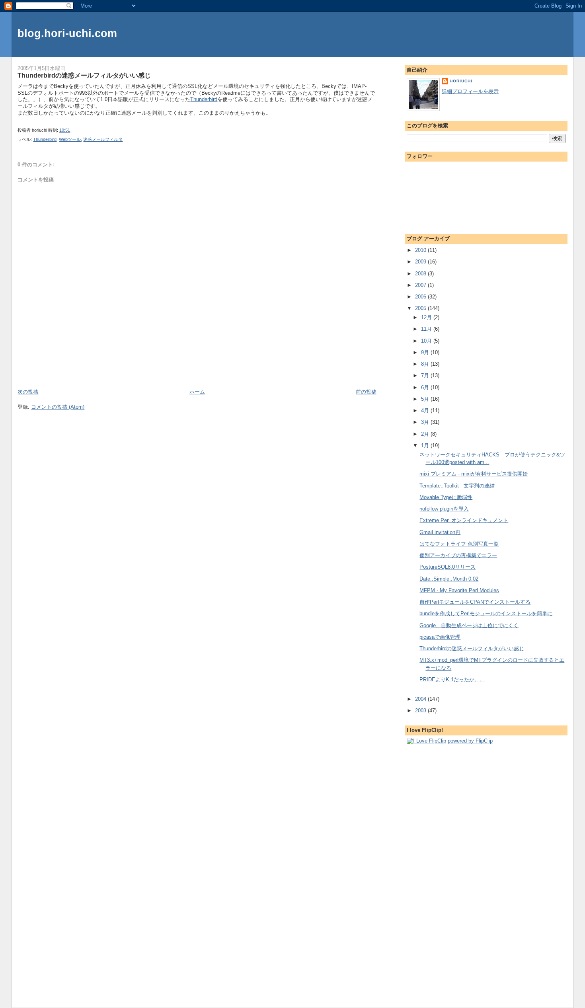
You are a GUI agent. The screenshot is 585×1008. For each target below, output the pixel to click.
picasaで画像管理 (439, 637)
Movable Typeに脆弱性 (445, 497)
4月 (426, 410)
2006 (421, 297)
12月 (427, 317)
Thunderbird (203, 99)
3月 (426, 422)
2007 (421, 285)
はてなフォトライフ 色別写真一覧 (459, 544)
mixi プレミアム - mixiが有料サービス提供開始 (473, 474)
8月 (426, 364)
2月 (426, 434)
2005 (421, 308)
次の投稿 (28, 392)
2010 (421, 250)
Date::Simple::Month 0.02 (448, 579)
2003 (421, 711)
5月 (426, 399)
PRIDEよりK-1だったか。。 (452, 679)
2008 (421, 274)
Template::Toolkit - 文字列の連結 (457, 486)
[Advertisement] (64, 370)
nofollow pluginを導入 (444, 509)
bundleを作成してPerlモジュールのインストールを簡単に (485, 613)
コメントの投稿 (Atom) (57, 407)
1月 (426, 445)
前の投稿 (366, 392)
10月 (427, 341)
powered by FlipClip (470, 741)
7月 (426, 375)
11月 (427, 329)
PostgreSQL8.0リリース (447, 567)
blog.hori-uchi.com (67, 33)
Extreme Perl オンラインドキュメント (463, 520)
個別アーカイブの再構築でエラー (458, 555)
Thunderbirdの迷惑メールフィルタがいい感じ (84, 75)
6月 (426, 387)
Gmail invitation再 (439, 532)
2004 (421, 699)
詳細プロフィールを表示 (470, 91)
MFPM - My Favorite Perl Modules (459, 590)
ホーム (197, 392)
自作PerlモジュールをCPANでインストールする (474, 602)
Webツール (70, 139)
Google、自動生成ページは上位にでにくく (469, 625)
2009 (421, 262)
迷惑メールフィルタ (103, 139)
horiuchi (461, 81)
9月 (426, 352)
